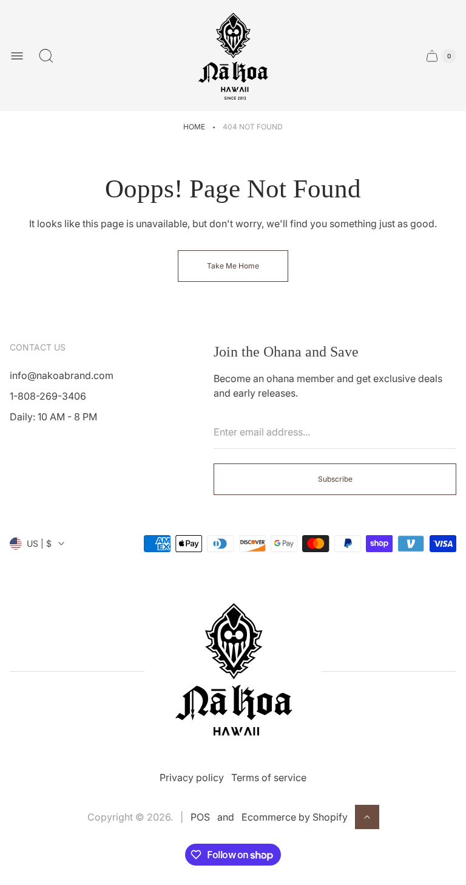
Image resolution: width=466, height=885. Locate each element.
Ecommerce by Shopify (294, 817)
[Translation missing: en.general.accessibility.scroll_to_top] (367, 817)
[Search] (46, 56)
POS (200, 817)
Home (194, 126)
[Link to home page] (233, 671)
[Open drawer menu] (17, 56)
